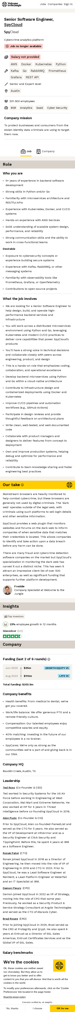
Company (48, 151)
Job (29, 151)
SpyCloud (13, 24)
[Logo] (11, 4)
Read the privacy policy (14, 997)
